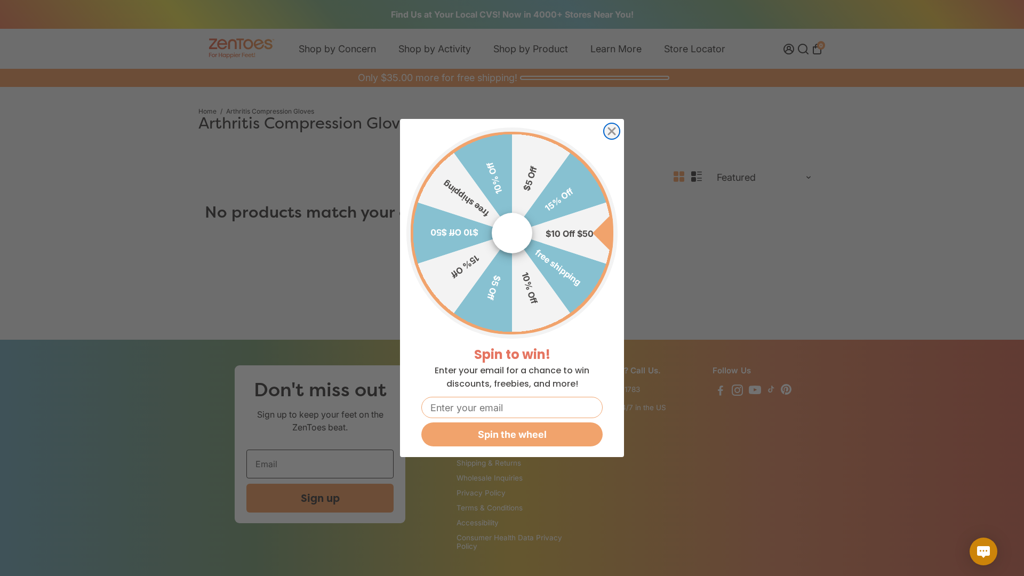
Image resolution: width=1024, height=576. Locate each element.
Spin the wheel (512, 434)
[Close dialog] (612, 131)
